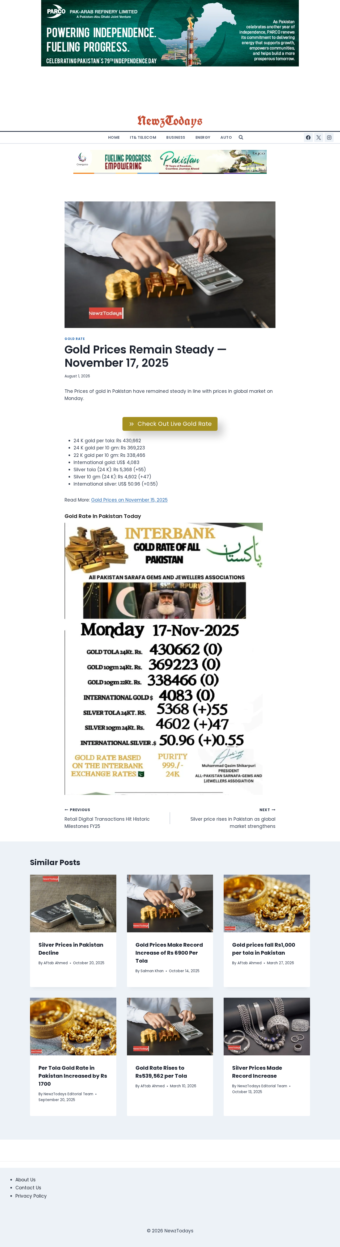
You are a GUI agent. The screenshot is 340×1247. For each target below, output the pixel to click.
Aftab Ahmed (56, 963)
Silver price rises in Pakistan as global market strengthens (232, 818)
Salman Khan (152, 971)
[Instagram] (329, 137)
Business (175, 137)
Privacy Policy (31, 1196)
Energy (203, 137)
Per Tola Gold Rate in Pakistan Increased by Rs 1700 (73, 1076)
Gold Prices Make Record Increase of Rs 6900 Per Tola (169, 952)
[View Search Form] (241, 137)
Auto (226, 137)
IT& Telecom (143, 137)
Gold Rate (75, 339)
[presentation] (73, 903)
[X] (318, 137)
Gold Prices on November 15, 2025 (129, 500)
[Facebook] (308, 137)
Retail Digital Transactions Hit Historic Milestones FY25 (107, 818)
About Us (25, 1180)
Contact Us (28, 1188)
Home (114, 137)
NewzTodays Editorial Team (68, 1094)
